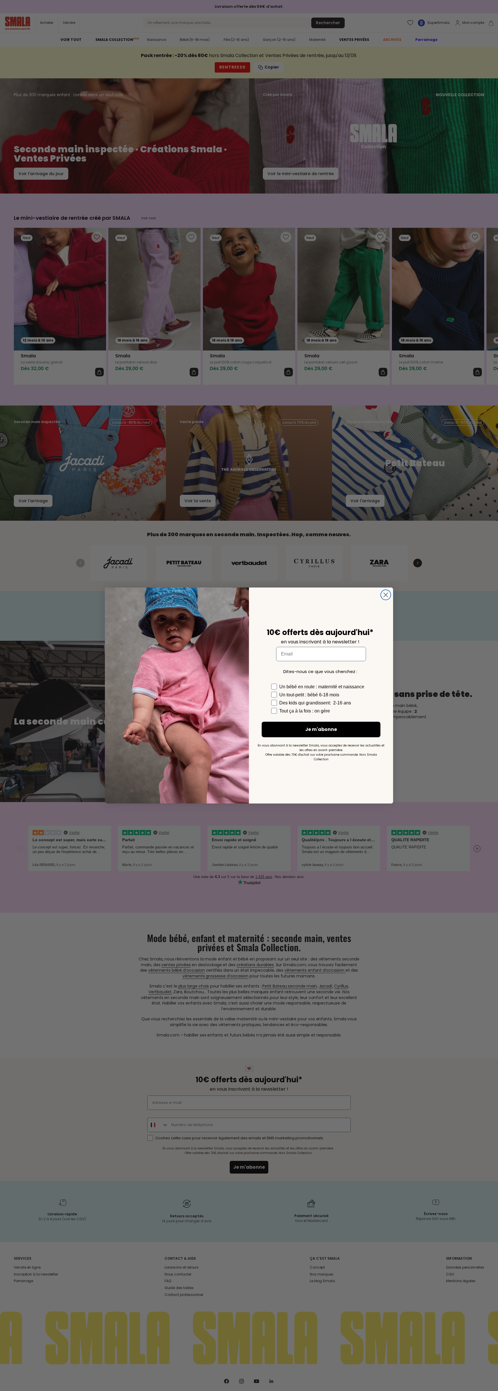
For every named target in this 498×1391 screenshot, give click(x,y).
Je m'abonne (321, 729)
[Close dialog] (386, 595)
